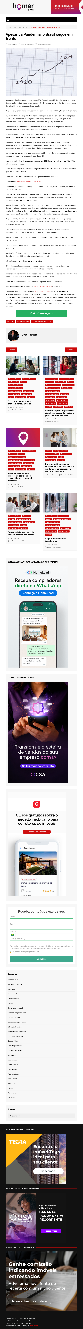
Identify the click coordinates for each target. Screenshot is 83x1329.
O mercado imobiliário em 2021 (28, 182)
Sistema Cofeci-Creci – (43, 287)
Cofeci (11, 321)
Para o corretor (26, 394)
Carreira (23, 382)
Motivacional (50, 397)
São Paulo (31, 397)
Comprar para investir (53, 385)
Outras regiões (28, 391)
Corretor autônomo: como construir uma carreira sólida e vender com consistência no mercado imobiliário (59, 468)
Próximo (70, 350)
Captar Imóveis (63, 516)
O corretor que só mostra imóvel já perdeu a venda (19, 402)
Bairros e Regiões (14, 379)
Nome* (12, 917)
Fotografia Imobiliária (15, 1036)
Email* (12, 924)
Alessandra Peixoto (16, 407)
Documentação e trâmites (17, 1022)
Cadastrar (41, 959)
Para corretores (14, 394)
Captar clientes (13, 382)
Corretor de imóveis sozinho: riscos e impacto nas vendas (21, 533)
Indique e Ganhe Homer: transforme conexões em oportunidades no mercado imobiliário (20, 477)
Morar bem (64, 394)
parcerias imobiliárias (43, 291)
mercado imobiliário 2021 (43, 321)
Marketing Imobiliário (15, 388)
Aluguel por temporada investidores (55, 539)
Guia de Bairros (66, 388)
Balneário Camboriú (29, 379)
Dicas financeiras (68, 385)
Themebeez (33, 1326)
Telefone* (13, 931)
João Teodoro (12, 44)
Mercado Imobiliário (44, 44)
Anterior (12, 350)
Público (11, 397)
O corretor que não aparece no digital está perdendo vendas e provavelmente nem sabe (59, 413)
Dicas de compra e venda (17, 457)
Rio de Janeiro (20, 397)
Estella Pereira (14, 484)
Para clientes (50, 400)
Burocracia (49, 382)
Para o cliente (50, 403)
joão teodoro (24, 321)
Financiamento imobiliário (17, 1032)
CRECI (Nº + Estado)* (18, 939)
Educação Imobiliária (15, 385)
